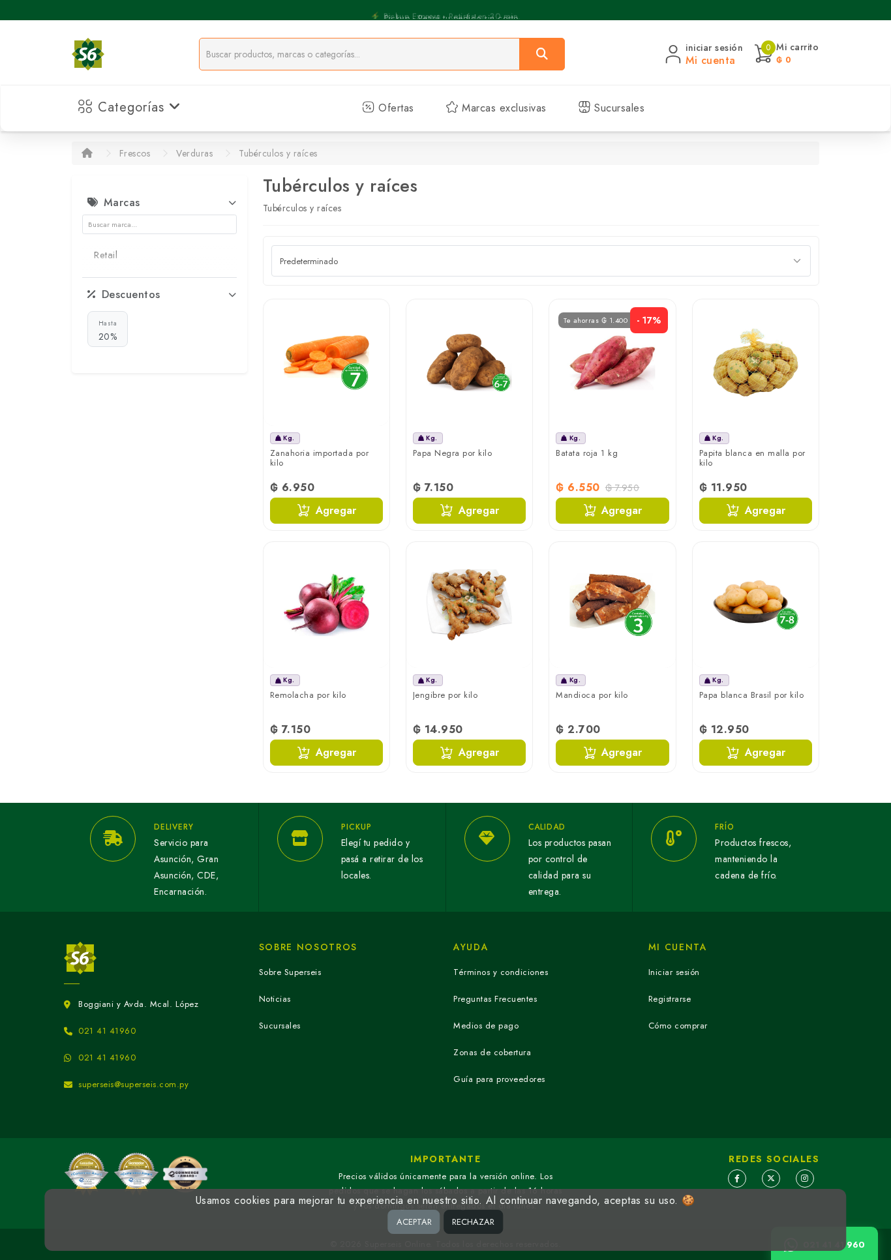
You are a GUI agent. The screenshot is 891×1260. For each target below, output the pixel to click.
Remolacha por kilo (308, 695)
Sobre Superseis (290, 972)
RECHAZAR (473, 1222)
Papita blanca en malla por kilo (752, 458)
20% (107, 330)
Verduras (194, 153)
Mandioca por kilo (592, 695)
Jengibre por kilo (445, 695)
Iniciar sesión (674, 972)
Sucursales (618, 107)
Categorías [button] (131, 107)
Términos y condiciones (500, 972)
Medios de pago (486, 1025)
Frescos (135, 153)
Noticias (275, 999)
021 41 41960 (107, 1031)
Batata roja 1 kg (587, 453)
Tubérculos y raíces (278, 153)
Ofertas (394, 107)
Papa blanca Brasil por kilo (751, 695)
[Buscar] (542, 54)
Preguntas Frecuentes (495, 999)
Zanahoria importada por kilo (319, 458)
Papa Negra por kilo (452, 453)
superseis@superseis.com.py (133, 1084)
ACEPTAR (414, 1222)
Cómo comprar (678, 1025)
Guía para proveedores (499, 1079)
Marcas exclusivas (503, 107)
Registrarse (669, 999)
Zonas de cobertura (492, 1052)
